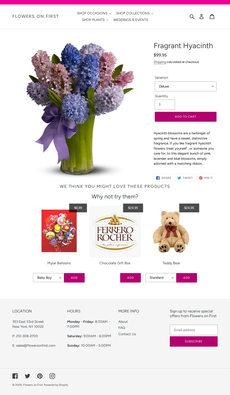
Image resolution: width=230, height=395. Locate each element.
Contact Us (127, 334)
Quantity (161, 96)
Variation (161, 78)
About (123, 322)
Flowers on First (35, 16)
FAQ (121, 328)
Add (74, 277)
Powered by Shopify (56, 384)
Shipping (160, 62)
